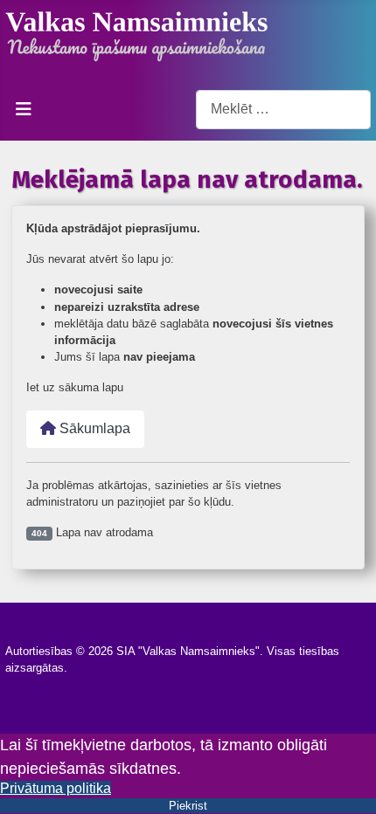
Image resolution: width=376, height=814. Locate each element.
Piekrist (188, 805)
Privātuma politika (55, 788)
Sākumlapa (93, 428)
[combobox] (283, 109)
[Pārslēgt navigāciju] (23, 109)
